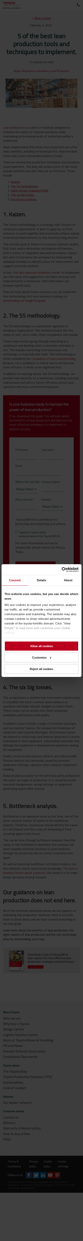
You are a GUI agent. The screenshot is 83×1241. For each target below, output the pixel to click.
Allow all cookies (41, 646)
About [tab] (68, 580)
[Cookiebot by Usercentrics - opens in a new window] (62, 569)
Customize (39, 657)
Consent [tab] (15, 580)
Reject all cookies (41, 668)
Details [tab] (41, 580)
